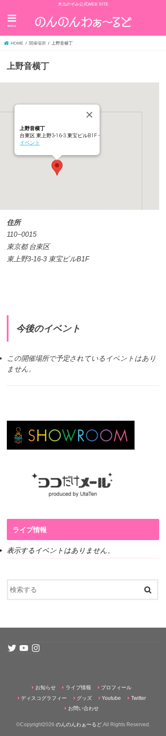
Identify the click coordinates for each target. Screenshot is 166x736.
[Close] (89, 115)
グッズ (84, 698)
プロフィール (116, 687)
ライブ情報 (78, 687)
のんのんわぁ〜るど (79, 724)
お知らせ (45, 687)
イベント (30, 143)
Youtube (111, 698)
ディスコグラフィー (44, 698)
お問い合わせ (83, 708)
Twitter (138, 698)
